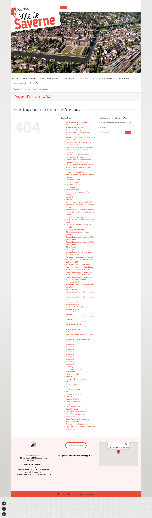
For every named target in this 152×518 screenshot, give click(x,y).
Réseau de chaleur (73, 289)
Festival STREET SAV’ (73, 179)
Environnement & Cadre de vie (77, 424)
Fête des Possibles (73, 182)
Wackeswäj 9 (71, 364)
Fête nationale (71, 187)
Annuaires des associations (76, 379)
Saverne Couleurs (72, 304)
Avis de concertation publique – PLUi (79, 135)
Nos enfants (70, 416)
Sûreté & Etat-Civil (73, 409)
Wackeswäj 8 (71, 362)
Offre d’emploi (71, 247)
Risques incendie (72, 302)
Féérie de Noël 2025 (73, 389)
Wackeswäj (70, 337)
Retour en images (72, 384)
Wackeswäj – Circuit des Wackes (78, 339)
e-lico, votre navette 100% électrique (80, 174)
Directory (69, 367)
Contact (69, 396)
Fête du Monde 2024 (73, 184)
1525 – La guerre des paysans (76, 122)
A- (4, 514)
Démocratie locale (73, 406)
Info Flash (69, 197)
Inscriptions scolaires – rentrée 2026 (79, 202)
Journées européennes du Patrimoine (80, 209)
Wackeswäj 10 (71, 344)
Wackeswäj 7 (71, 359)
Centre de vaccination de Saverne (78, 142)
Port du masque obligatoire (76, 279)
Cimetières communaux (75, 414)
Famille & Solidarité (73, 421)
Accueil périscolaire (73, 125)
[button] (118, 452)
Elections (69, 177)
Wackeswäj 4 (71, 352)
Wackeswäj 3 (71, 349)
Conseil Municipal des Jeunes (77, 150)
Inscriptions (70, 372)
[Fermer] (126, 444)
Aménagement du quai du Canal (78, 130)
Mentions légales (72, 399)
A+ (4, 503)
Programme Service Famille (76, 282)
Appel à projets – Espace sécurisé (78, 132)
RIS (67, 386)
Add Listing (70, 376)
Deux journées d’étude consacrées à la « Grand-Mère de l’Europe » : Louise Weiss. (80, 167)
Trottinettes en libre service (76, 332)
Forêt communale (72, 189)
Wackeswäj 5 (71, 354)
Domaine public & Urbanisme (77, 411)
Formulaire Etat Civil (73, 394)
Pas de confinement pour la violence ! (80, 257)
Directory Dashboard (73, 369)
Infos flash (70, 199)
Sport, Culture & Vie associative (77, 419)
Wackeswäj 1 (71, 342)
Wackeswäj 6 (71, 357)
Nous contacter (90, 494)
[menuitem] (16, 78)
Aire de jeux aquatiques (74, 127)
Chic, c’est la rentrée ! (74, 145)
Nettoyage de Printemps (75, 229)
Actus (68, 381)
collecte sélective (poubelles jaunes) (79, 147)
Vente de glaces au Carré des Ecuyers (79, 334)
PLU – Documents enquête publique (79, 264)
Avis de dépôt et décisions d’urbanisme (80, 137)
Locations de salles (73, 374)
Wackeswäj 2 (71, 347)
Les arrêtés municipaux (74, 217)
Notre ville (70, 404)
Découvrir (69, 152)
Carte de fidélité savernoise (76, 140)
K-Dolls (68, 391)
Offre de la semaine (73, 401)
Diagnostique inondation (75, 172)
